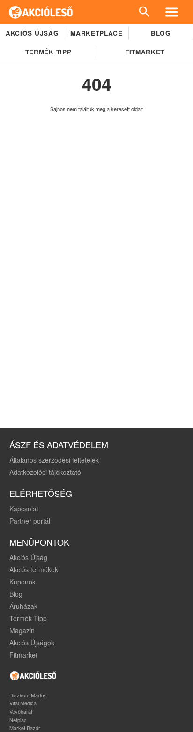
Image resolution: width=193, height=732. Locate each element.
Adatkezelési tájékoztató (45, 472)
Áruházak (23, 606)
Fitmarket (144, 51)
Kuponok (22, 581)
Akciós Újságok (31, 642)
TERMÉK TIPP (48, 51)
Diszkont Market (28, 695)
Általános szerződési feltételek (54, 460)
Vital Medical (23, 703)
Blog (161, 33)
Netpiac (18, 720)
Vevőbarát (20, 711)
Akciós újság (32, 33)
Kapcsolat (23, 508)
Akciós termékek (33, 569)
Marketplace (96, 33)
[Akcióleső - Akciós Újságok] (41, 12)
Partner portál (29, 520)
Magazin (22, 630)
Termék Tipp (28, 618)
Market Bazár (24, 728)
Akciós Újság (28, 557)
